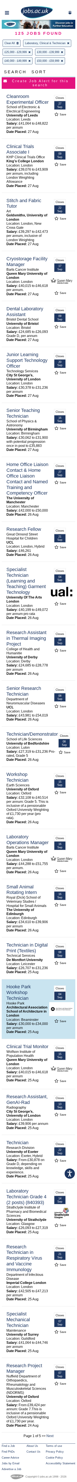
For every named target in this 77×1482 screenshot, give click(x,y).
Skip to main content (17, 4)
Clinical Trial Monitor (27, 1046)
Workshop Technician (17, 777)
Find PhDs (8, 1451)
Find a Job (8, 1445)
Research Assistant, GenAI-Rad (27, 1099)
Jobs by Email (10, 1463)
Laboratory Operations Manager (27, 839)
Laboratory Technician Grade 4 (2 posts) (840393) (26, 1196)
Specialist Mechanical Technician (18, 1319)
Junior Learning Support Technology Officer (26, 360)
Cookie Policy (54, 1457)
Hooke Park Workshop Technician (18, 992)
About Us (32, 1445)
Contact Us (33, 1451)
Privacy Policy (55, 1451)
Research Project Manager (24, 1368)
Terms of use (54, 1445)
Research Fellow (23, 529)
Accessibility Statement (60, 1463)
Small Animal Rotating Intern (21, 889)
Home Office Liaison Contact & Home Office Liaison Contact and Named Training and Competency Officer (27, 479)
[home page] (37, 17)
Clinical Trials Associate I (20, 149)
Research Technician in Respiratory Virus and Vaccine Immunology (24, 1258)
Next (49, 1436)
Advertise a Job (11, 1469)
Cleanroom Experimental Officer (27, 99)
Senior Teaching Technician (23, 413)
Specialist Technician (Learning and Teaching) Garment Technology (26, 581)
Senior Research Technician (23, 691)
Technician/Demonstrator (32, 734)
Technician (17, 1142)
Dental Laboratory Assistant (24, 311)
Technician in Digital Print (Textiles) (27, 947)
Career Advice (10, 1457)
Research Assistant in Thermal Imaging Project (26, 638)
